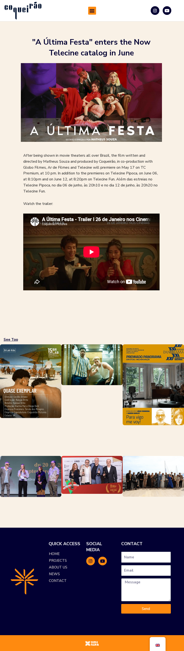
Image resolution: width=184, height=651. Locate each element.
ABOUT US (58, 567)
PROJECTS (58, 560)
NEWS (54, 574)
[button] (92, 11)
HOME (54, 553)
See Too (11, 339)
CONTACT (58, 580)
